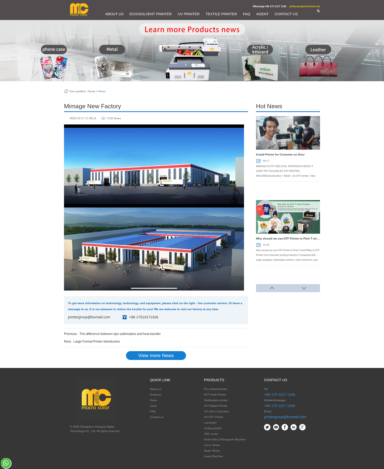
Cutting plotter (213, 428)
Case (153, 405)
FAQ (246, 14)
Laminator (210, 422)
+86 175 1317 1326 (279, 395)
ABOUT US (114, 14)
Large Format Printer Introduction (96, 341)
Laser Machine (213, 456)
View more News (156, 355)
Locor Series (212, 445)
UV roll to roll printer (216, 411)
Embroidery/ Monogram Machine (225, 439)
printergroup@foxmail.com (304, 6)
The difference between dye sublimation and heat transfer (120, 334)
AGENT (262, 14)
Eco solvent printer (216, 389)
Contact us (157, 417)
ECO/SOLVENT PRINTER (151, 14)
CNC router (211, 433)
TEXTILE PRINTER (221, 14)
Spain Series (212, 450)
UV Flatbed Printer (215, 405)
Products (155, 394)
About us (155, 389)
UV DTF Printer (213, 417)
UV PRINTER (189, 14)
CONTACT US (286, 14)
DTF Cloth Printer (215, 394)
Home (91, 91)
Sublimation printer (216, 400)
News (101, 91)
